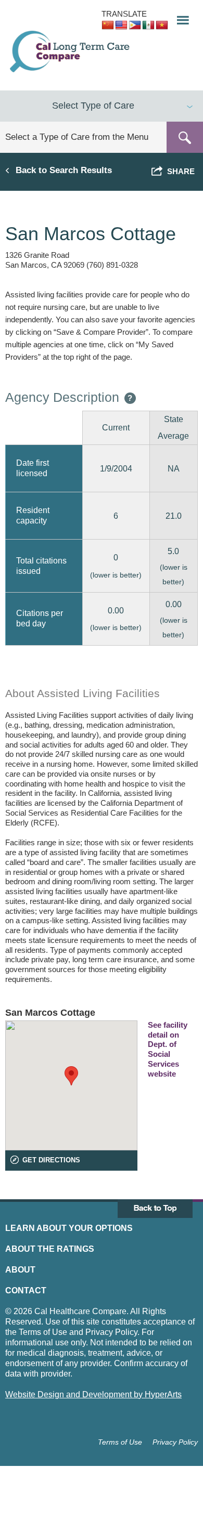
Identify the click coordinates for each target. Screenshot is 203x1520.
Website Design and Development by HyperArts (93, 1394)
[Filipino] (135, 25)
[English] (121, 25)
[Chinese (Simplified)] (108, 25)
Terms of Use (120, 1442)
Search (185, 137)
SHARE (179, 171)
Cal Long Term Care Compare (71, 51)
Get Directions (51, 1160)
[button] (179, 17)
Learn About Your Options (69, 1228)
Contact (25, 1290)
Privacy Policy (175, 1442)
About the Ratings (49, 1248)
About (20, 1269)
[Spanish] (148, 25)
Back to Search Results (64, 170)
